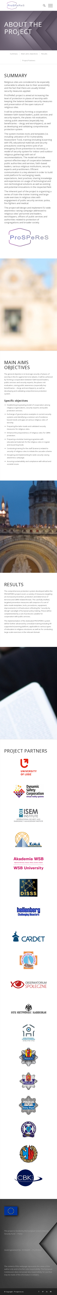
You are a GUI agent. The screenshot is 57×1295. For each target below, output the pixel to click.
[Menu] (49, 5)
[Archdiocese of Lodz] (28, 960)
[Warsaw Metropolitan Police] (28, 1081)
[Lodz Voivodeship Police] (28, 1057)
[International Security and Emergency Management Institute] (28, 815)
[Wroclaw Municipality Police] (28, 1105)
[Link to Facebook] (39, 1292)
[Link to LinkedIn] (47, 1292)
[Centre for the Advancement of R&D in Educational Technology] (28, 936)
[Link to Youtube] (51, 1292)
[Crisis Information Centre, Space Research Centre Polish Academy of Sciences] (28, 1153)
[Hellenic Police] (28, 1129)
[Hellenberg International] (28, 912)
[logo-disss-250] (28, 888)
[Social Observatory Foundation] (28, 984)
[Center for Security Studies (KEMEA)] (28, 839)
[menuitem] (42, 5)
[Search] (42, 5)
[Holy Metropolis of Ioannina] (28, 1008)
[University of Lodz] (28, 767)
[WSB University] (28, 863)
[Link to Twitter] (43, 1292)
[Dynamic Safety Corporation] (28, 791)
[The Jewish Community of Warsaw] (28, 1033)
